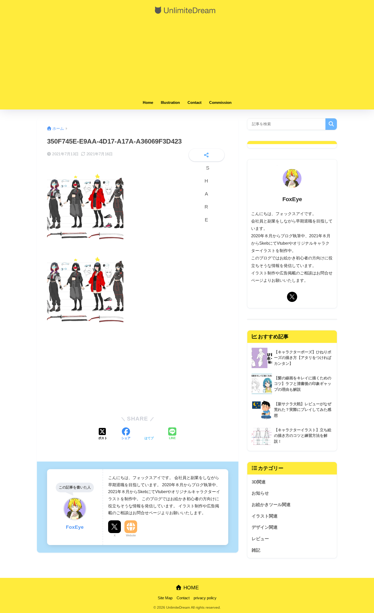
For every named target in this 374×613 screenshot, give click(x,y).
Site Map (165, 598)
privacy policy (205, 598)
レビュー (260, 538)
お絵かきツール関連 (271, 504)
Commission (220, 102)
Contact (195, 102)
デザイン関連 (265, 527)
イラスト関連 (265, 516)
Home (148, 102)
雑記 (256, 550)
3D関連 (259, 482)
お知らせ (260, 493)
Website (131, 535)
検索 (331, 124)
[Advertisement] (187, 59)
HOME (190, 587)
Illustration (170, 102)
